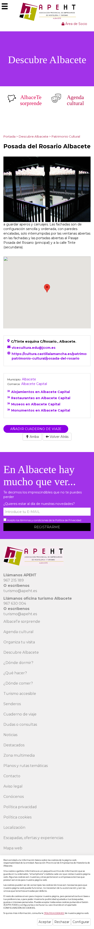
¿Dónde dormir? (18, 663)
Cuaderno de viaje (20, 714)
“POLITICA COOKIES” (54, 913)
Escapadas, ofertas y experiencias (33, 838)
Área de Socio (75, 24)
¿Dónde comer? (18, 683)
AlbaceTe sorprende (21, 621)
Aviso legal (13, 786)
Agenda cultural (18, 632)
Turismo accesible (19, 693)
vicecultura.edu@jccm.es (33, 348)
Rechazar (61, 922)
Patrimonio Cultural (66, 136)
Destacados (13, 745)
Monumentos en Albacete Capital (40, 410)
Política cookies (17, 817)
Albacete (29, 379)
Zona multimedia (19, 755)
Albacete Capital (34, 384)
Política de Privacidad (68, 520)
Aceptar (45, 922)
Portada (9, 136)
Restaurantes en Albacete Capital (40, 398)
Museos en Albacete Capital (35, 404)
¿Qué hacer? (15, 673)
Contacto (11, 776)
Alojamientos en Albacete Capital (40, 392)
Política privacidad (20, 807)
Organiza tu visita (19, 642)
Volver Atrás (58, 437)
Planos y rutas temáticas (25, 766)
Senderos (12, 704)
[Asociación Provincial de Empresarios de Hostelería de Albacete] (47, 12)
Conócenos (13, 796)
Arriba (34, 437)
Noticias (10, 735)
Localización (14, 827)
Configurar (81, 922)
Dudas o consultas (20, 724)
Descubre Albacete (33, 136)
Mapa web (12, 848)
